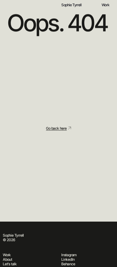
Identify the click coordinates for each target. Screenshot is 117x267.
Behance (68, 264)
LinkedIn (67, 259)
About (7, 259)
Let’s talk (10, 264)
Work (7, 255)
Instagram (69, 255)
